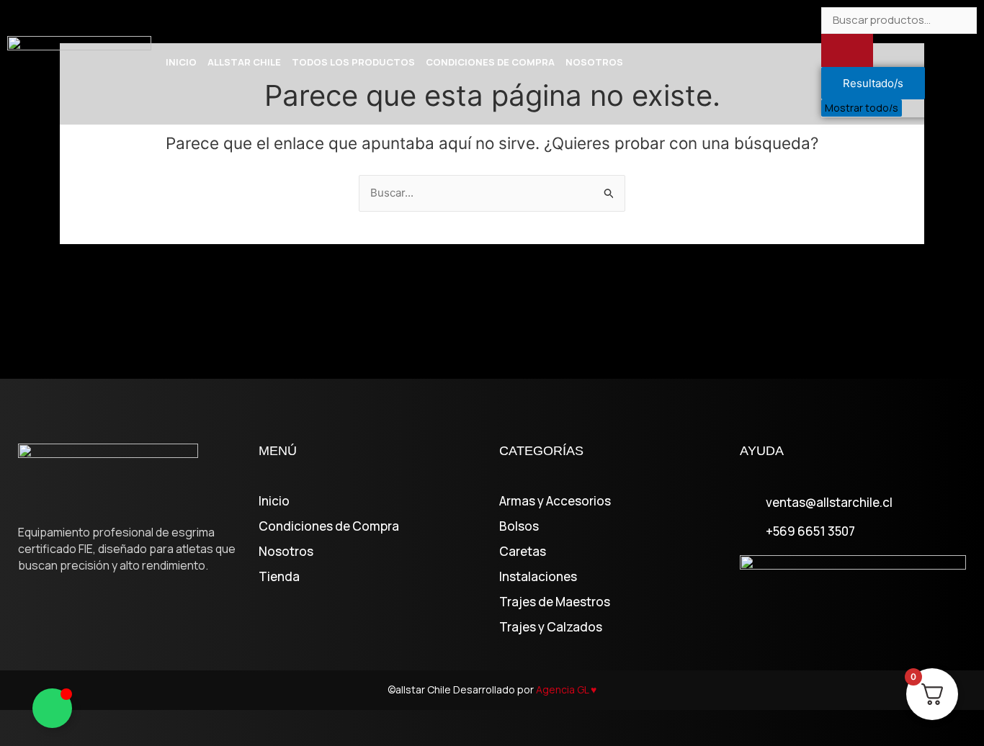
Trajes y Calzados (550, 627)
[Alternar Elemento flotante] (52, 708)
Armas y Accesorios (555, 501)
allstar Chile (244, 61)
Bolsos (519, 526)
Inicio (181, 61)
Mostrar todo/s (861, 107)
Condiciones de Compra (490, 61)
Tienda (279, 577)
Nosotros (594, 61)
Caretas (522, 551)
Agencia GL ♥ (566, 689)
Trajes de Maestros (554, 602)
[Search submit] (847, 50)
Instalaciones (538, 577)
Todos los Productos (353, 61)
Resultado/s (873, 83)
